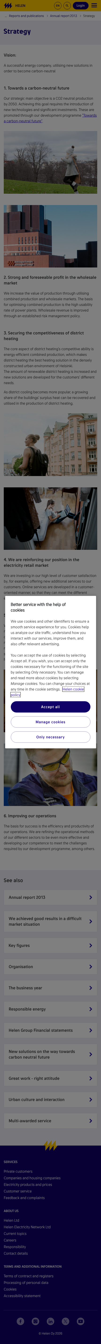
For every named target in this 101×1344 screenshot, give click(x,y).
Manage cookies (50, 721)
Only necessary (50, 737)
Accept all (50, 706)
